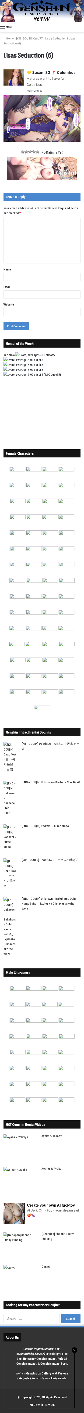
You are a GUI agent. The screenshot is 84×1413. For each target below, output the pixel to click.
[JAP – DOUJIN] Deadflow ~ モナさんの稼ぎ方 (50, 859)
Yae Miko (9, 354)
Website (9, 304)
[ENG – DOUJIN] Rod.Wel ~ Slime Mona (45, 825)
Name (7, 269)
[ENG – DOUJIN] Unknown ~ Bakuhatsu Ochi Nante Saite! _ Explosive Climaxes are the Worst (49, 903)
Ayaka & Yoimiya (52, 1135)
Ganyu (46, 1266)
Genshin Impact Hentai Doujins (28, 732)
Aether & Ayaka (51, 1168)
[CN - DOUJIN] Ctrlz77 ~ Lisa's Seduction (41, 38)
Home (10, 38)
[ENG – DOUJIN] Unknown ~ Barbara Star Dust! (51, 782)
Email (7, 286)
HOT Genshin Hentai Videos (25, 1124)
